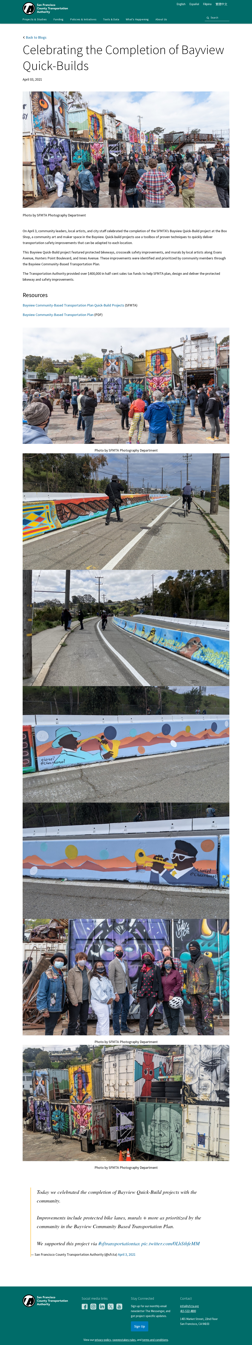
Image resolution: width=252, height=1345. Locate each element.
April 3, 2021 (127, 1254)
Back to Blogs (35, 37)
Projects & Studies (35, 19)
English (181, 4)
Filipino (207, 4)
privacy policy (103, 1340)
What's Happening (137, 19)
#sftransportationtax (119, 1243)
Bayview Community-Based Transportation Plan (58, 314)
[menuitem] (35, 19)
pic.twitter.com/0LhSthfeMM (170, 1243)
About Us (161, 19)
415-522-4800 (188, 1311)
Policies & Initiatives (83, 19)
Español (194, 4)
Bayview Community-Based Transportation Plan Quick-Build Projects (73, 305)
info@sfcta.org (189, 1306)
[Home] (45, 13)
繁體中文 (221, 4)
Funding (59, 19)
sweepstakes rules (124, 1340)
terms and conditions (155, 1340)
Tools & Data (111, 19)
